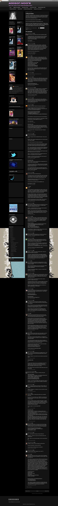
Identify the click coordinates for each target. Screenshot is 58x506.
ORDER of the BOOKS (16, 7)
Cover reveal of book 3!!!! (14, 242)
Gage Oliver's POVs (25, 7)
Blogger (34, 504)
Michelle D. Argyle (30, 43)
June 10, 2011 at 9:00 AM (31, 382)
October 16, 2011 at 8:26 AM (32, 452)
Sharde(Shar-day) (30, 33)
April (12, 254)
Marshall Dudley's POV (41, 7)
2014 (11, 233)
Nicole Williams (30, 273)
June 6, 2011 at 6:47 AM (31, 54)
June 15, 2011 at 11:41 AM (31, 430)
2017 (11, 229)
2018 (11, 228)
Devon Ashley (30, 72)
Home (10, 7)
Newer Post (28, 491)
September (12, 239)
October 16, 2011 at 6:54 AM (32, 448)
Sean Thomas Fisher (31, 87)
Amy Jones (29, 216)
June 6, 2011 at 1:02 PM (31, 201)
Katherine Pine (30, 238)
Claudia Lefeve (30, 172)
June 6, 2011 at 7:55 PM (31, 248)
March (12, 255)
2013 (11, 234)
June (12, 241)
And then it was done (14, 246)
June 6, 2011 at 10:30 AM (31, 122)
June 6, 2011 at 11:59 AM (31, 170)
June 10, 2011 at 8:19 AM (31, 369)
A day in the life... (13, 245)
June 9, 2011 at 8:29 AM (31, 358)
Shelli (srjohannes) (31, 442)
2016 (11, 230)
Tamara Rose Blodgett (31, 371)
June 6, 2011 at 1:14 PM (31, 214)
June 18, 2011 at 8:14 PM (31, 440)
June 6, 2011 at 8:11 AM (31, 85)
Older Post (47, 491)
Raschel (29, 454)
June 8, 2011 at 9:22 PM (31, 349)
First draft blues (13, 247)
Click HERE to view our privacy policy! (12, 24)
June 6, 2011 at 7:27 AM (31, 70)
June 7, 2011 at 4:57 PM (31, 311)
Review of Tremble (13, 251)
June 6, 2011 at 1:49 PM (31, 231)
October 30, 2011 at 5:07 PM (32, 485)
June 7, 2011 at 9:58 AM (31, 271)
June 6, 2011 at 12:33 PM (31, 184)
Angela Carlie (30, 104)
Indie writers (29, 29)
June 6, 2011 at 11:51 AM (31, 158)
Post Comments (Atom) (39, 493)
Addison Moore (20, 3)
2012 (11, 235)
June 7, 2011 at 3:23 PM (31, 298)
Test (28, 186)
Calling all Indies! (13, 250)
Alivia (28, 313)
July (11, 240)
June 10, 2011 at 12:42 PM (31, 391)
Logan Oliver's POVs (33, 7)
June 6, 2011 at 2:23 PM (31, 236)
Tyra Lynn (29, 393)
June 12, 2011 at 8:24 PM (31, 421)
